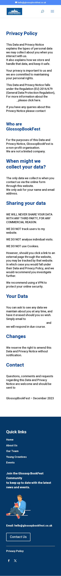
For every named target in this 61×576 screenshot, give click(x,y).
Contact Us (18, 536)
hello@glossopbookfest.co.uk (26, 323)
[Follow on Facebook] (8, 560)
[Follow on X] (15, 560)
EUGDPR (11, 100)
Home (10, 440)
